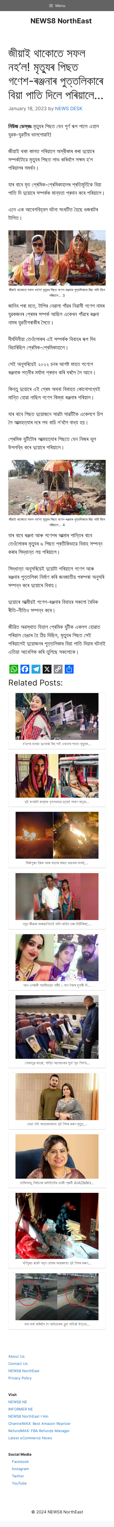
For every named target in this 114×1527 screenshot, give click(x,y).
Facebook (20, 1461)
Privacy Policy (20, 1378)
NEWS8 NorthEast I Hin (28, 1416)
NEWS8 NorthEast (61, 21)
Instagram (20, 1468)
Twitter (18, 1476)
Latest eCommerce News (30, 1438)
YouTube (19, 1483)
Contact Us (18, 1363)
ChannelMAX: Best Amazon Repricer (39, 1423)
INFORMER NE (20, 1409)
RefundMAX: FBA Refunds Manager (39, 1430)
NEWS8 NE (17, 1402)
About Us (16, 1356)
